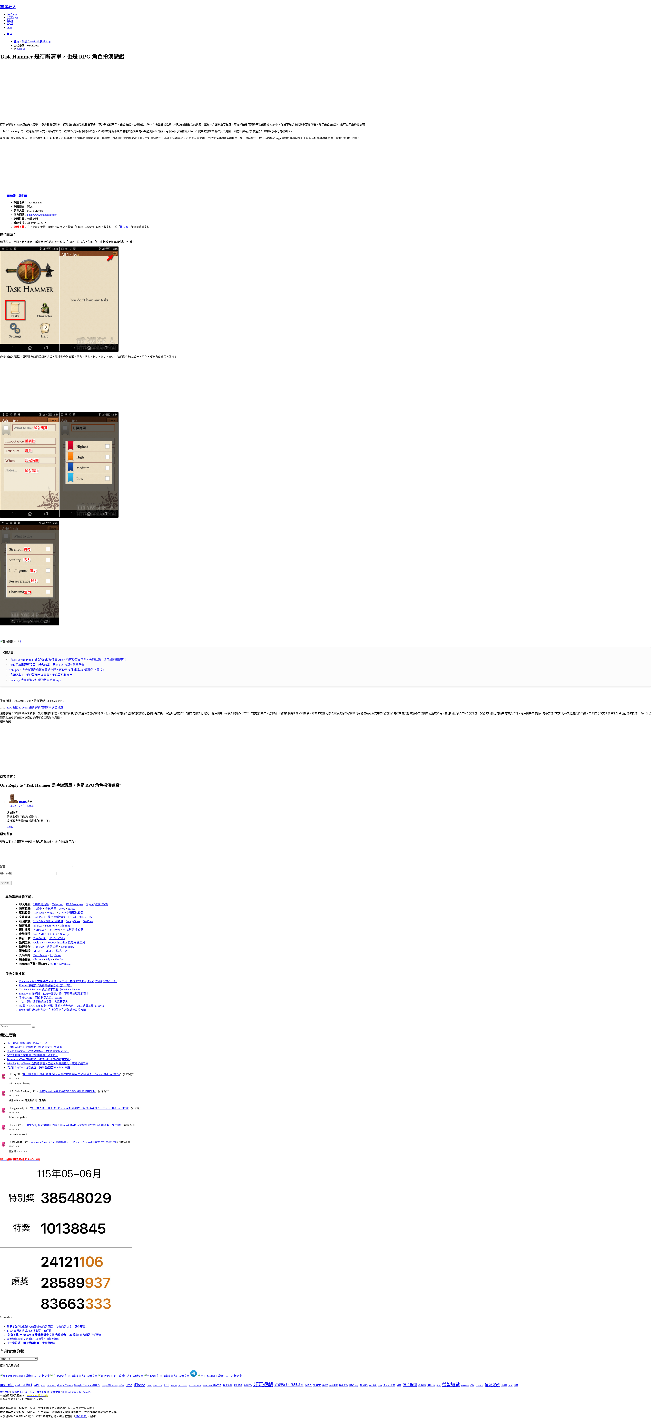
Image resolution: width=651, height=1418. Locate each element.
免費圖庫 (227, 1385)
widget (174, 1385)
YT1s (53, 963)
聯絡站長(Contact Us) (23, 1392)
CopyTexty (67, 946)
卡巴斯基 (50, 908)
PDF (166, 1385)
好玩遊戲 (263, 1384)
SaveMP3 (65, 963)
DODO (23, 801)
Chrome (38, 959)
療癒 (439, 1385)
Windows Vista (195, 1385)
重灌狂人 (8, 7)
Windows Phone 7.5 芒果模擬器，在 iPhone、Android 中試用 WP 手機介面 (74, 1142)
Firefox (59, 959)
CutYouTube (57, 938)
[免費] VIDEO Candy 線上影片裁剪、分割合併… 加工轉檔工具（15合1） (62, 1005)
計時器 (504, 1385)
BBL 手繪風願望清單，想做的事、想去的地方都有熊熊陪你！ (48, 664)
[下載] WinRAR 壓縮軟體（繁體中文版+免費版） (36, 1047)
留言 (3, 866)
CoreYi (21, 48)
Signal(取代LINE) (97, 904)
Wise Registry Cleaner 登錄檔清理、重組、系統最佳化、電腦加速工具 (47, 1063)
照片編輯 (410, 1385)
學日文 (308, 1385)
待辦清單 (46, 707)
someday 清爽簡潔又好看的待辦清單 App (35, 680)
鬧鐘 (516, 1385)
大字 (9, 27)
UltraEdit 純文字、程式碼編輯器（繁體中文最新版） (38, 1051)
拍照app (353, 1385)
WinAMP (38, 934)
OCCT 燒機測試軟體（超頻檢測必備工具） (32, 1055)
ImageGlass (73, 921)
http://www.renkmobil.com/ (42, 214)
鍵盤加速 (52, 946)
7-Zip (10, 20)
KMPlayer (12, 17)
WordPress (88, 1392)
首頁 (9, 34)
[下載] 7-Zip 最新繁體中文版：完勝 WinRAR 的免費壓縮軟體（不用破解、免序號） (72, 1125)
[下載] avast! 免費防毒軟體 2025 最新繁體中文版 (66, 1091)
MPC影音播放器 (73, 929)
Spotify (64, 934)
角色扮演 (57, 707)
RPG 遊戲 (12, 707)
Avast (71, 908)
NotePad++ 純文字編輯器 (49, 917)
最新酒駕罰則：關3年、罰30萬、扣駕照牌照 (33, 1338)
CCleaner (39, 942)
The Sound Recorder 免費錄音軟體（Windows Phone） (50, 989)
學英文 (317, 1385)
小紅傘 (37, 908)
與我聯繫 (80, 1416)
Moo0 (37, 951)
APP (37, 1385)
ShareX (37, 925)
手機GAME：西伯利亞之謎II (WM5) (40, 997)
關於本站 (4, 1392)
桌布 (380, 1385)
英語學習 (479, 1385)
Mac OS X (157, 1385)
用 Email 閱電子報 (71, 1392)
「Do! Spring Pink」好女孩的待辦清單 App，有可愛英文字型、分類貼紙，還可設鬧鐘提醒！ (68, 659)
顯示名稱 (5, 873)
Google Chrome (65, 1385)
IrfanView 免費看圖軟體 (48, 921)
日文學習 (373, 1385)
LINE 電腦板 (41, 904)
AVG (62, 908)
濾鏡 (399, 1385)
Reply (10, 826)
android (7, 1384)
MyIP (10, 23)
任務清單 (34, 707)
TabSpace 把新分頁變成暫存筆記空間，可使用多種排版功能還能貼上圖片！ (57, 670)
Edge (49, 959)
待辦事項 (333, 1385)
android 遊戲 (23, 1385)
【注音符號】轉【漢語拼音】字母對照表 (31, 1343)
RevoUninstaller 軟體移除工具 (66, 942)
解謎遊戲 (492, 1385)
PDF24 (72, 917)
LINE (149, 1385)
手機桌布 (343, 1385)
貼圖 (510, 1385)
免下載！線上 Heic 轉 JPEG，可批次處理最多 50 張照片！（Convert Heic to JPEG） (71, 1074)
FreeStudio (39, 938)
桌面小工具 (389, 1385)
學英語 (325, 1385)
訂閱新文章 (54, 1392)
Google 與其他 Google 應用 (113, 1385)
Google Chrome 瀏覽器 (87, 1385)
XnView (88, 921)
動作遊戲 (238, 1385)
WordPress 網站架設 (212, 1385)
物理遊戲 (422, 1385)
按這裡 (124, 226)
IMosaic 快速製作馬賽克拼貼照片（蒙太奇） (45, 985)
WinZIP (51, 912)
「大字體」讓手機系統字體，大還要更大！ (45, 1001)
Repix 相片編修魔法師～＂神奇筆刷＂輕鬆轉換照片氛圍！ (53, 1009)
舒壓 (472, 1385)
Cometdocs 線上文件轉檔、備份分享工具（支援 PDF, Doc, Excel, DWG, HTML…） (68, 981)
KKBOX (52, 934)
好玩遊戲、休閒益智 (288, 1385)
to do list (23, 707)
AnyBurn (55, 955)
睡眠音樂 (465, 1385)
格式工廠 (61, 951)
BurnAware (40, 955)
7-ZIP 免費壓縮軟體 (71, 912)
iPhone (139, 1385)
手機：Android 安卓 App (36, 41)
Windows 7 (182, 1385)
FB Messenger (74, 904)
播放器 (364, 1385)
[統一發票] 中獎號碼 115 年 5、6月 (27, 1043)
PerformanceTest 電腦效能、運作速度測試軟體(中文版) (39, 1059)
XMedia (48, 951)
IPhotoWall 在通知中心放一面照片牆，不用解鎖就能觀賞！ (54, 993)
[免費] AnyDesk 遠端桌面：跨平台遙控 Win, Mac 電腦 (38, 1067)
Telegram (57, 904)
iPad (129, 1385)
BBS (43, 1385)
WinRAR (38, 912)
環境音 (431, 1385)
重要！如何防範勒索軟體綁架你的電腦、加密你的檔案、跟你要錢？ (47, 1326)
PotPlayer (12, 14)
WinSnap (65, 925)
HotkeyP (38, 946)
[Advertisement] (102, 87)
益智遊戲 (451, 1384)
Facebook (51, 1385)
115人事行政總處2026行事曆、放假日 (29, 1330)
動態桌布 (248, 1385)
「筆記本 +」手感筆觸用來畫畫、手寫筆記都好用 (40, 675)
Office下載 (85, 917)
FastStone (51, 925)
